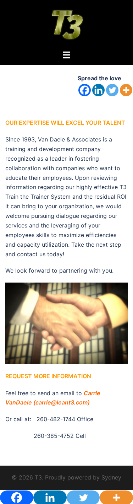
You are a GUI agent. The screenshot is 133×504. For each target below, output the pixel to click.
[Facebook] (84, 90)
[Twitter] (112, 90)
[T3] (66, 24)
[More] (126, 90)
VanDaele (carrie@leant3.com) (47, 402)
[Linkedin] (98, 90)
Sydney (111, 477)
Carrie (92, 393)
